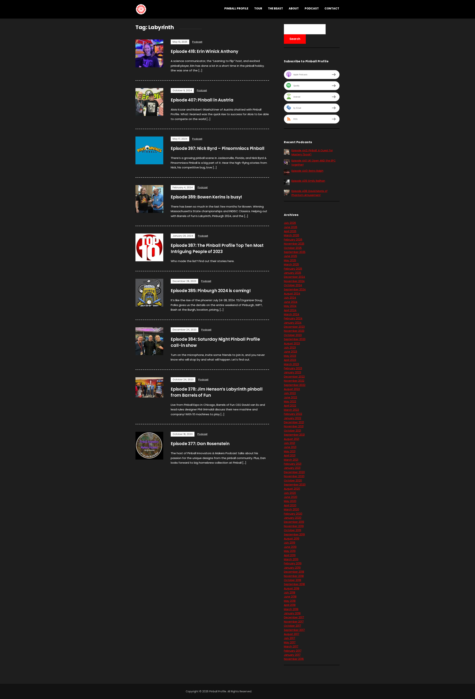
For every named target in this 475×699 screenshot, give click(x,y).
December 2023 (294, 327)
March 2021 (291, 460)
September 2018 (294, 584)
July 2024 (290, 298)
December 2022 (294, 377)
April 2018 (290, 605)
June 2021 (290, 447)
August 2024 (292, 293)
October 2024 (293, 285)
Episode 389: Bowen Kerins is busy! (206, 197)
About (294, 8)
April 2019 (290, 555)
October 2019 (292, 530)
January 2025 (292, 273)
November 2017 (294, 622)
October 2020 (293, 480)
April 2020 (290, 505)
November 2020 (294, 476)
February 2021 (292, 464)
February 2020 (293, 514)
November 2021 (294, 426)
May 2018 (290, 601)
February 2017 (293, 651)
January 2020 (292, 518)
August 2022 (292, 389)
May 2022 (290, 401)
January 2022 (292, 418)
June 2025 (290, 256)
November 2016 (294, 659)
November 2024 (294, 281)
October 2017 (292, 626)
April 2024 (290, 310)
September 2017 (294, 630)
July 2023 (290, 347)
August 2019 (291, 538)
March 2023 (291, 364)
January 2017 (292, 655)
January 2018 (292, 613)
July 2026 (290, 223)
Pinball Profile (236, 8)
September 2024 (295, 289)
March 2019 (291, 559)
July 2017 (289, 638)
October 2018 (292, 580)
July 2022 (290, 393)
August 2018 (291, 588)
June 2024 (290, 302)
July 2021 (289, 443)
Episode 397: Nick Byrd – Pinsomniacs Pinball (217, 148)
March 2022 (291, 410)
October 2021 (292, 430)
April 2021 (289, 455)
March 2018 (291, 609)
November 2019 (294, 526)
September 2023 (294, 339)
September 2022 (294, 385)
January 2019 (292, 568)
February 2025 (293, 269)
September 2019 (294, 534)
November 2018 (294, 576)
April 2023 (290, 360)
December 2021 (294, 422)
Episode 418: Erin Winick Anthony (204, 51)
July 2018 (289, 592)
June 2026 (290, 227)
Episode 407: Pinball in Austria (202, 100)
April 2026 (290, 231)
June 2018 (290, 596)
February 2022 (293, 414)
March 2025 (291, 264)
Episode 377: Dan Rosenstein (200, 444)
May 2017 (290, 642)
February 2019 (293, 563)
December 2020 (294, 472)
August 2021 (291, 439)
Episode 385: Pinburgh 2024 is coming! (211, 291)
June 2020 (290, 497)
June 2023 (290, 351)
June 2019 (290, 547)
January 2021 (292, 468)
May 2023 (290, 356)
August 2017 (291, 634)
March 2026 (291, 235)
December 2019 (294, 522)
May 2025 (290, 260)
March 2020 (291, 509)
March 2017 (291, 646)
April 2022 (290, 405)
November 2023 (294, 331)
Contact (332, 8)
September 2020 (295, 484)
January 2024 (293, 323)
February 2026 (293, 239)
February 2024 (293, 318)
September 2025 (294, 252)
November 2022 (294, 381)
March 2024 (291, 314)
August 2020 (292, 489)
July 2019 (289, 543)
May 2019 (290, 551)
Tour (258, 8)
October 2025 (293, 248)
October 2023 (293, 335)
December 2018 (294, 572)
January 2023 (292, 372)
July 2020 (290, 493)
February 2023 (293, 368)
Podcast (312, 8)
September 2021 (294, 435)
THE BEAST (275, 8)
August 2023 (292, 343)
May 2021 (289, 451)
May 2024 (290, 306)
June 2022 (290, 397)
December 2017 (294, 617)
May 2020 (290, 501)
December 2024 (294, 277)
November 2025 (294, 244)
